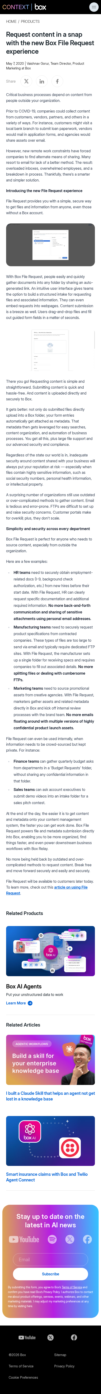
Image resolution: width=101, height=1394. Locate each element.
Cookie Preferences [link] (23, 1377)
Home (11, 21)
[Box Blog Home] (24, 7)
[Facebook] (74, 1337)
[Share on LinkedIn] (42, 81)
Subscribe (50, 1274)
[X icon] (69, 1239)
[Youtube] (27, 1337)
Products (30, 21)
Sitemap (60, 1355)
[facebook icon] (87, 1239)
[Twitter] (50, 1337)
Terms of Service (72, 1287)
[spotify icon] (52, 1239)
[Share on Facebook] (57, 81)
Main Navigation (94, 7)
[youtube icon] (24, 1239)
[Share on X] (26, 81)
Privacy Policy (64, 1366)
